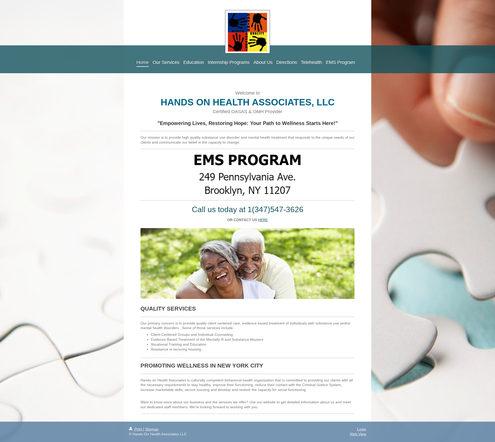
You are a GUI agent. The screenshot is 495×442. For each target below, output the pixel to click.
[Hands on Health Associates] (247, 265)
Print (138, 429)
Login (361, 429)
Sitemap (152, 429)
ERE (263, 220)
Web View (358, 434)
